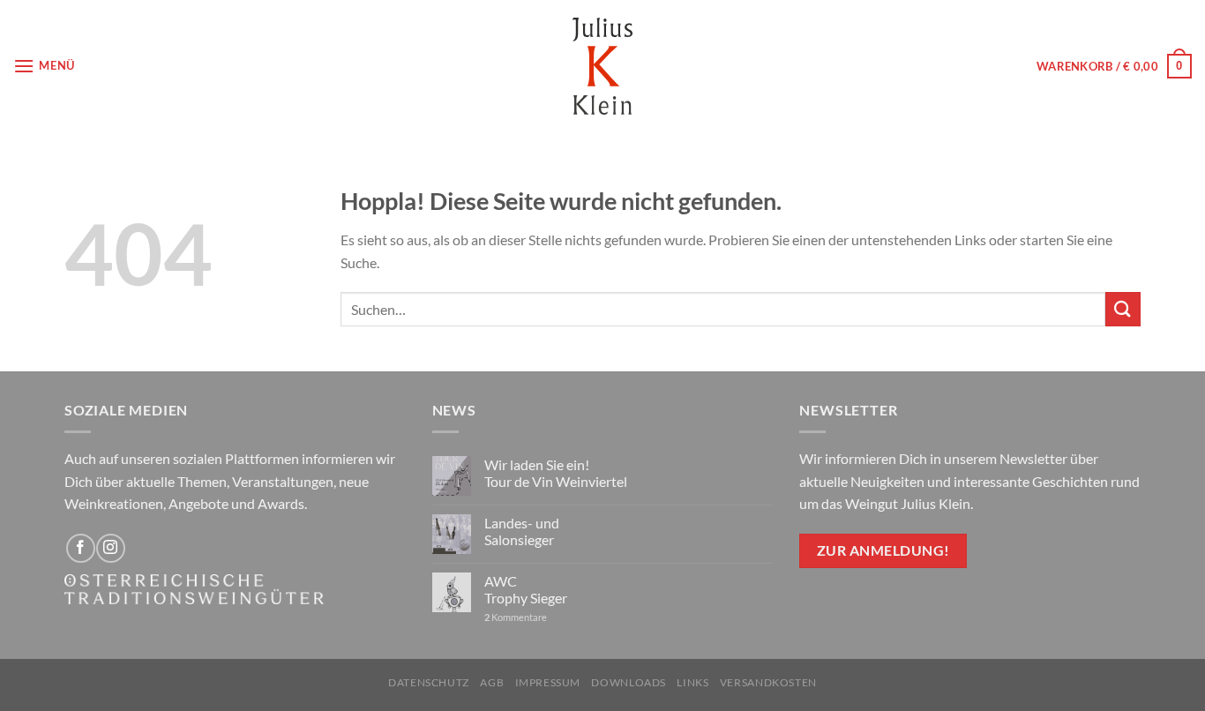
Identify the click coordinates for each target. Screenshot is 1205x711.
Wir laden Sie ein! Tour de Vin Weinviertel (555, 473)
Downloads (628, 682)
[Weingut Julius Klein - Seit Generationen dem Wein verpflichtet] (602, 66)
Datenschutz (428, 682)
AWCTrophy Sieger (525, 589)
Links (692, 682)
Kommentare (515, 617)
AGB (492, 682)
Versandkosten (768, 682)
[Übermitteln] (1123, 309)
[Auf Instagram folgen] (110, 548)
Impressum (548, 682)
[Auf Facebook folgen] (80, 548)
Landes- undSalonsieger (521, 531)
